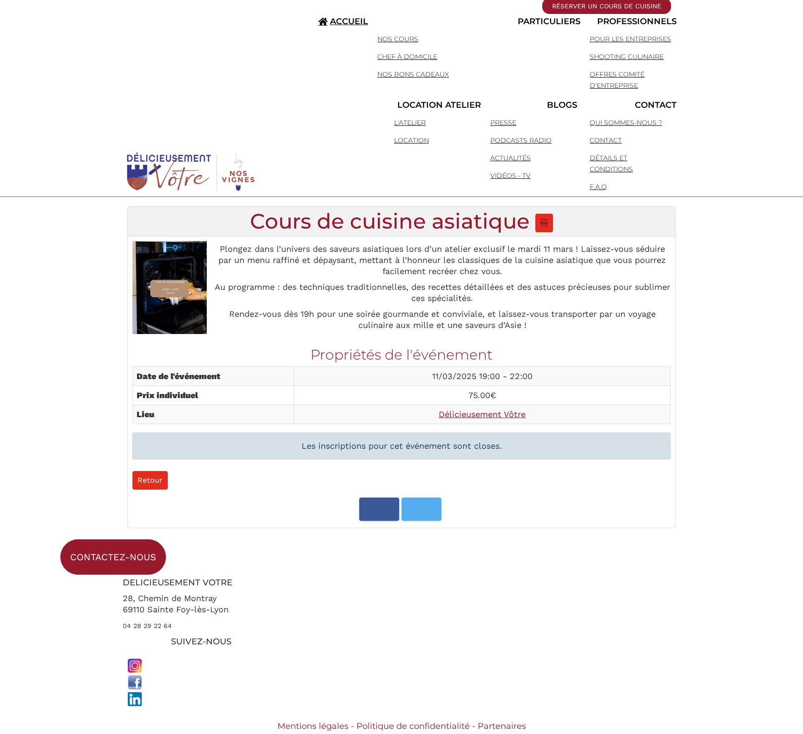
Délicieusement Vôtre (482, 414)
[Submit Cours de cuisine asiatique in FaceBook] (379, 509)
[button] (477, 21)
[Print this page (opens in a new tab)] (544, 222)
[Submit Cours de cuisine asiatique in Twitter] (421, 509)
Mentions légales (313, 726)
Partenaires (502, 726)
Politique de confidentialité (413, 726)
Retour (150, 480)
